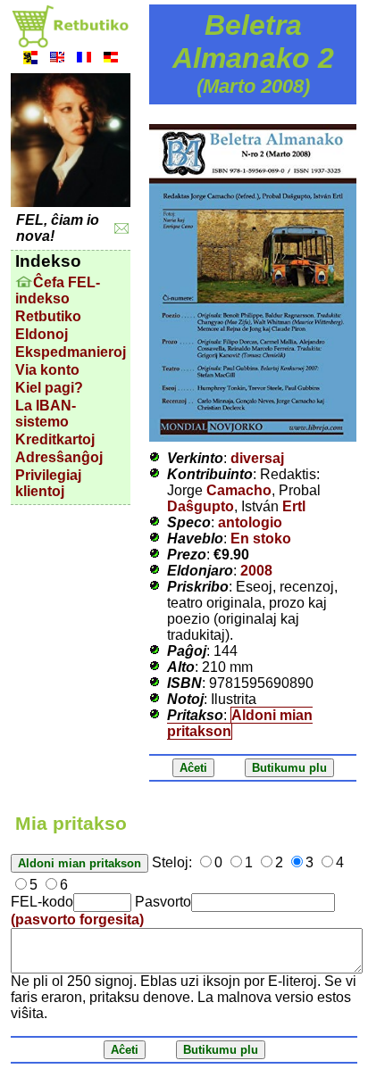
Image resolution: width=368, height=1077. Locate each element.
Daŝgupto (200, 506)
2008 (256, 570)
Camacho (239, 490)
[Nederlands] (30, 59)
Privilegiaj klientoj (48, 483)
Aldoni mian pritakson (240, 723)
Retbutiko (48, 316)
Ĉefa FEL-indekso (57, 290)
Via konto (47, 369)
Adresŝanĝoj (59, 457)
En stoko (260, 538)
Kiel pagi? (49, 387)
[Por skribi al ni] (122, 228)
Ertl (293, 506)
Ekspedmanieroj (70, 352)
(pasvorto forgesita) (77, 919)
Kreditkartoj (55, 439)
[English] (57, 59)
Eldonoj (41, 334)
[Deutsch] (110, 59)
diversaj (257, 458)
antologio (250, 522)
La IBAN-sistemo (45, 413)
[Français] (84, 59)
